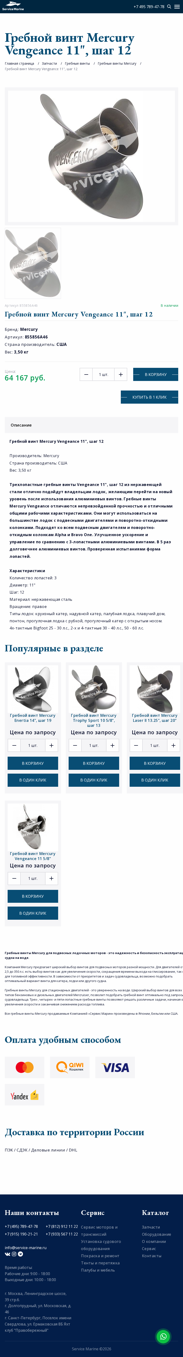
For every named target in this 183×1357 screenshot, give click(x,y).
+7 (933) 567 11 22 (62, 1234)
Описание (21, 425)
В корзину (156, 374)
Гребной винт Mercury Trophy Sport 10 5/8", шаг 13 (94, 720)
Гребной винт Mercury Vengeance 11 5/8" (33, 856)
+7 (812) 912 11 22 (62, 1226)
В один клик (32, 780)
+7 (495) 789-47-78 (21, 1226)
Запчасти (49, 63)
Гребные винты (77, 63)
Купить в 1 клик (149, 397)
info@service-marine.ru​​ (25, 1247)
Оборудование (156, 1234)
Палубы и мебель (98, 1270)
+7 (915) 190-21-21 (21, 1234)
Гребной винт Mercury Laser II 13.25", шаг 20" (155, 718)
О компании (154, 1241)
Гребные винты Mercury (117, 63)
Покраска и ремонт (100, 1255)
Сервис (149, 1248)
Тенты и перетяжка (100, 1263)
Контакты (152, 1255)
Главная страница (19, 63)
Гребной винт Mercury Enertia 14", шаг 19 (33, 718)
